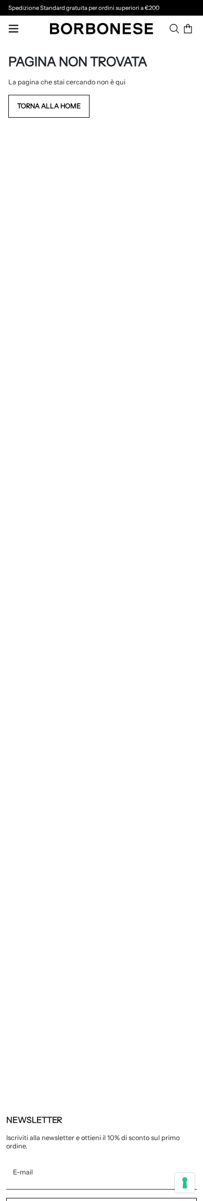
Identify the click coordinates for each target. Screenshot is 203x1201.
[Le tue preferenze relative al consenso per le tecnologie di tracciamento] (185, 1183)
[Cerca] (174, 28)
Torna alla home (49, 106)
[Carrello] (188, 28)
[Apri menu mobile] (13, 28)
